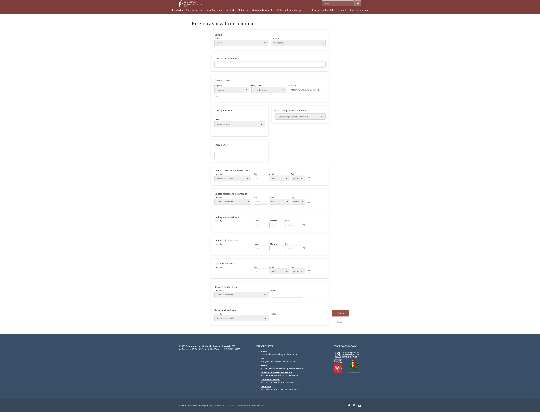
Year (255, 174)
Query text (292, 85)
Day (292, 174)
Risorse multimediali (323, 10)
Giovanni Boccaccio (262, 10)
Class (216, 119)
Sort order (275, 38)
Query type (256, 85)
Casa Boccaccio (214, 10)
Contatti (342, 10)
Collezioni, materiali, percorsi (292, 10)
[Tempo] (308, 178)
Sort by (217, 38)
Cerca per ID (221, 144)
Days (287, 220)
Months (273, 220)
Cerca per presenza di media (290, 110)
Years (257, 220)
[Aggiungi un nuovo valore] (216, 96)
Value (273, 290)
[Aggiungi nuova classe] (216, 131)
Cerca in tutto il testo (225, 58)
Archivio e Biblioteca (237, 10)
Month (271, 174)
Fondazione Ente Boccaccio (187, 10)
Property (218, 85)
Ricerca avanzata (359, 10)
